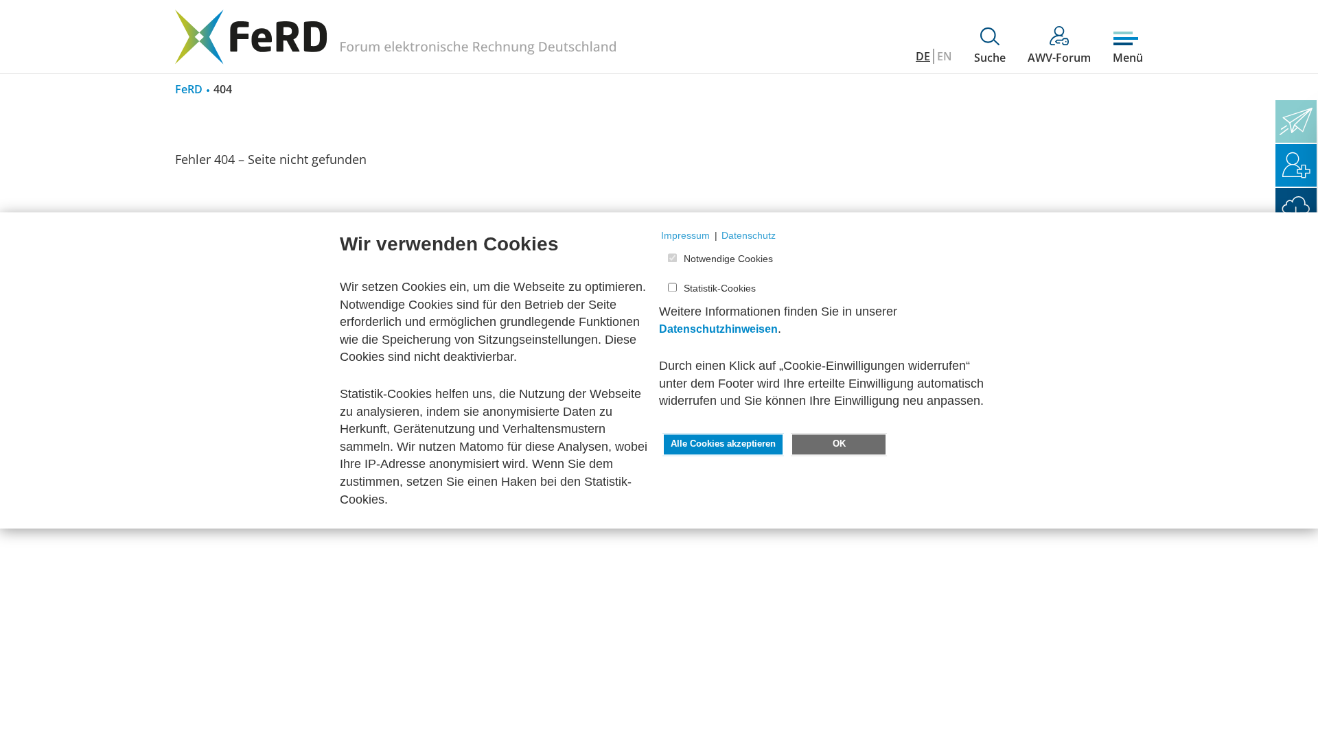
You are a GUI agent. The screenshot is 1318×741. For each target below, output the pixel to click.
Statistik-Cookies (720, 288)
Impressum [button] (685, 235)
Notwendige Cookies (728, 259)
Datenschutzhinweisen (718, 330)
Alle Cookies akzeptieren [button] (723, 444)
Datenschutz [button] (748, 235)
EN (944, 56)
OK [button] (839, 444)
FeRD (189, 89)
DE (923, 56)
